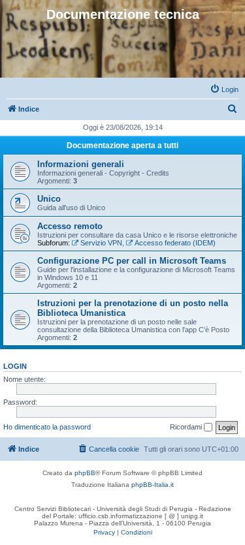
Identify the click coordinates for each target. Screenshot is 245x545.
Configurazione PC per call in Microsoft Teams (131, 261)
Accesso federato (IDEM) (175, 243)
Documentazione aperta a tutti (122, 145)
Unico (49, 199)
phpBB (84, 472)
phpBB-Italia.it (152, 484)
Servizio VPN (101, 243)
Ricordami (187, 427)
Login (15, 366)
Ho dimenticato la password (47, 427)
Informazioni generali (80, 164)
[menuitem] (224, 89)
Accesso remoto (70, 226)
